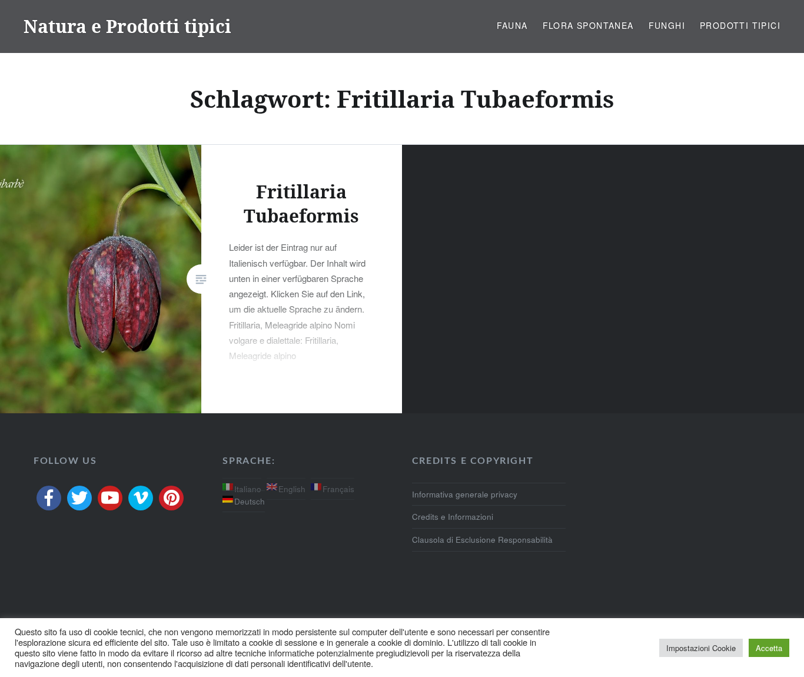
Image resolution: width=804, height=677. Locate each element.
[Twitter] (79, 498)
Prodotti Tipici (740, 25)
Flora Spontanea (588, 25)
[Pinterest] (171, 498)
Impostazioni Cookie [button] (701, 647)
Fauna (512, 25)
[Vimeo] (140, 498)
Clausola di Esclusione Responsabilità (482, 539)
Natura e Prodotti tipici (127, 26)
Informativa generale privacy (464, 494)
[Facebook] (48, 498)
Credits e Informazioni (452, 516)
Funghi (667, 25)
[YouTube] (110, 498)
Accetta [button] (769, 647)
